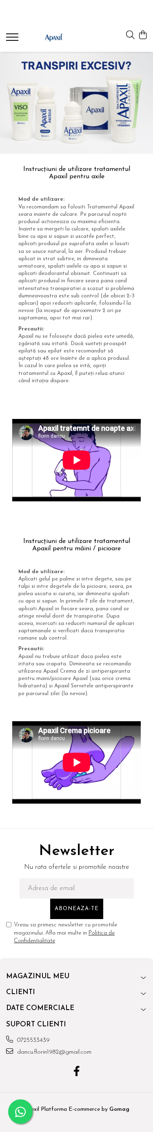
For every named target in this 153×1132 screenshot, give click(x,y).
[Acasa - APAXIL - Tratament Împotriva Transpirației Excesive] (53, 37)
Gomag (118, 1109)
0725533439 (32, 1040)
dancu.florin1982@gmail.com (53, 1052)
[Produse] (13, 39)
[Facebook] (76, 1072)
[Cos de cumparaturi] (142, 36)
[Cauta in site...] (130, 36)
